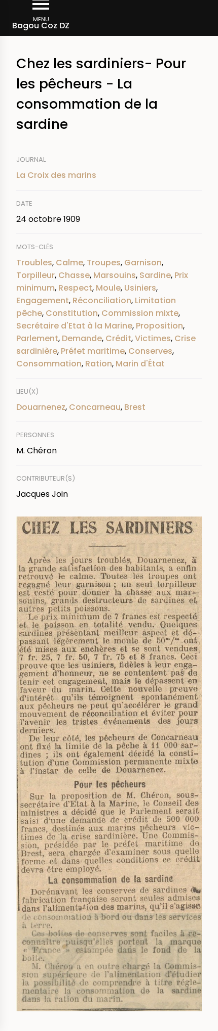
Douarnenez (40, 407)
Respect (75, 288)
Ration (98, 363)
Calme (69, 262)
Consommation (49, 363)
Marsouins (114, 275)
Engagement (42, 300)
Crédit (118, 338)
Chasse (74, 275)
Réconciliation (101, 300)
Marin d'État (140, 363)
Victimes (153, 338)
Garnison (143, 262)
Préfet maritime (93, 351)
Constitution (72, 313)
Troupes (104, 262)
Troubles (34, 262)
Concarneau (95, 407)
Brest (135, 407)
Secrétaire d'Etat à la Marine (74, 326)
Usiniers (140, 288)
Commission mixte (139, 313)
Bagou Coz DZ (40, 25)
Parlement (37, 338)
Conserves (150, 351)
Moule (108, 288)
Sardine (155, 275)
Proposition (159, 326)
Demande (82, 338)
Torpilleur (35, 275)
